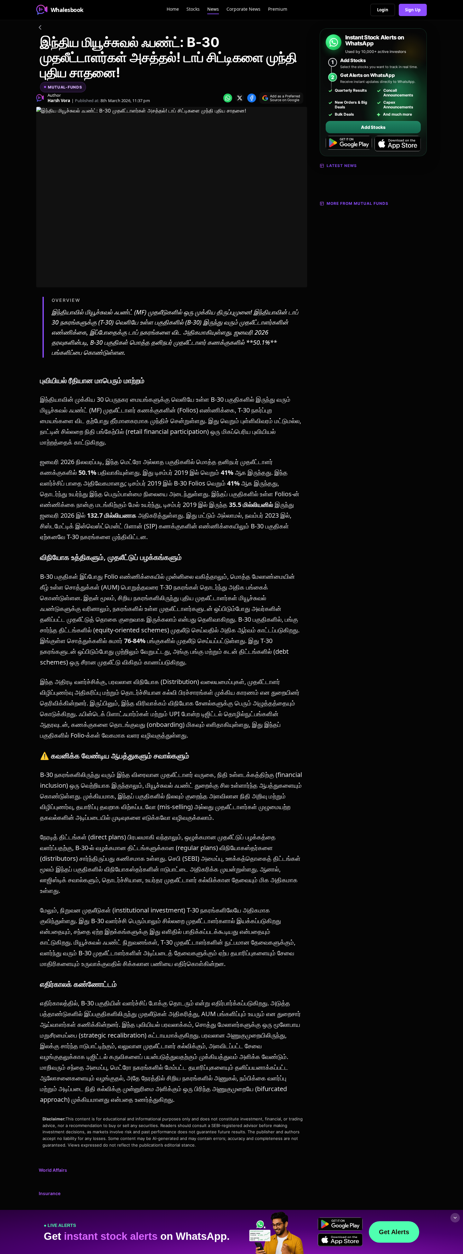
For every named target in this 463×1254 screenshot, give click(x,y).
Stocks (193, 9)
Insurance (49, 1193)
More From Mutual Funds (357, 203)
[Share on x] (239, 98)
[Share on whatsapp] (227, 98)
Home (173, 9)
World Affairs (53, 1170)
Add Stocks (373, 127)
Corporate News (243, 9)
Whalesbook (67, 10)
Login (382, 10)
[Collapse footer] (455, 1217)
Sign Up (412, 10)
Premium (277, 9)
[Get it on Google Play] (349, 144)
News (213, 9)
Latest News (342, 165)
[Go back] (40, 28)
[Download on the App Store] (397, 144)
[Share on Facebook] (251, 98)
